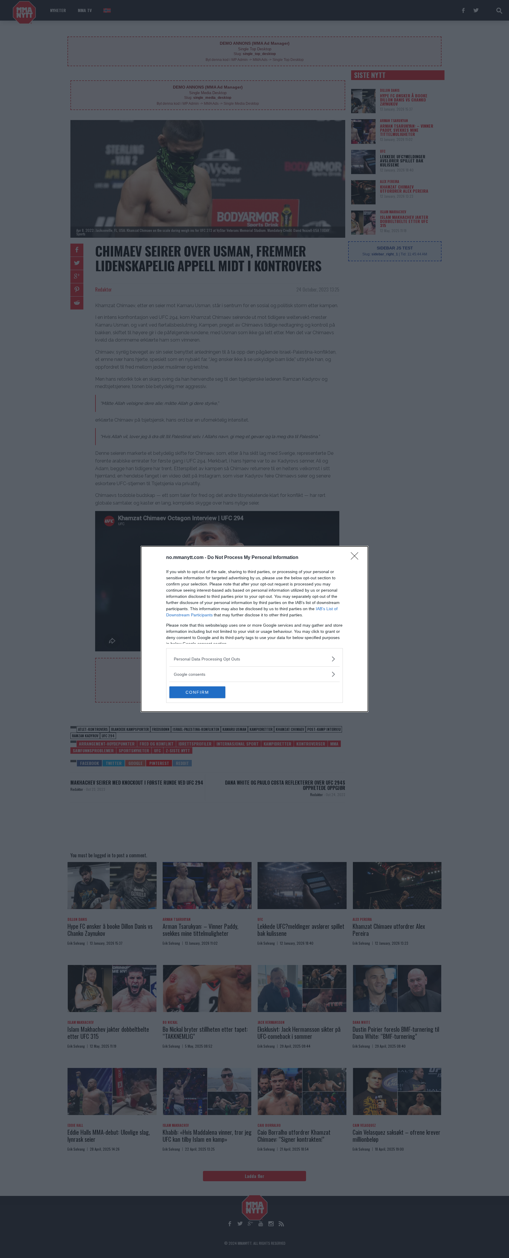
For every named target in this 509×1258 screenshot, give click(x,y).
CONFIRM (197, 692)
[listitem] (254, 659)
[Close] (356, 557)
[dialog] (254, 629)
